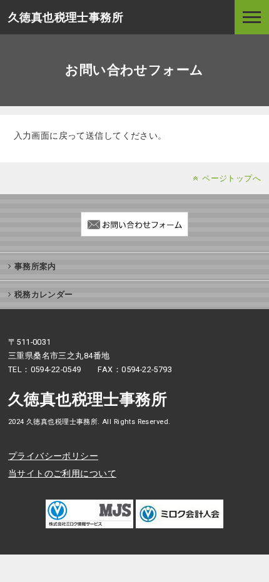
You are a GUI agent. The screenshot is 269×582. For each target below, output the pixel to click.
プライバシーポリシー (53, 455)
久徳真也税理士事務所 (65, 17)
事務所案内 (35, 266)
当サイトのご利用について (62, 473)
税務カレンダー (43, 294)
